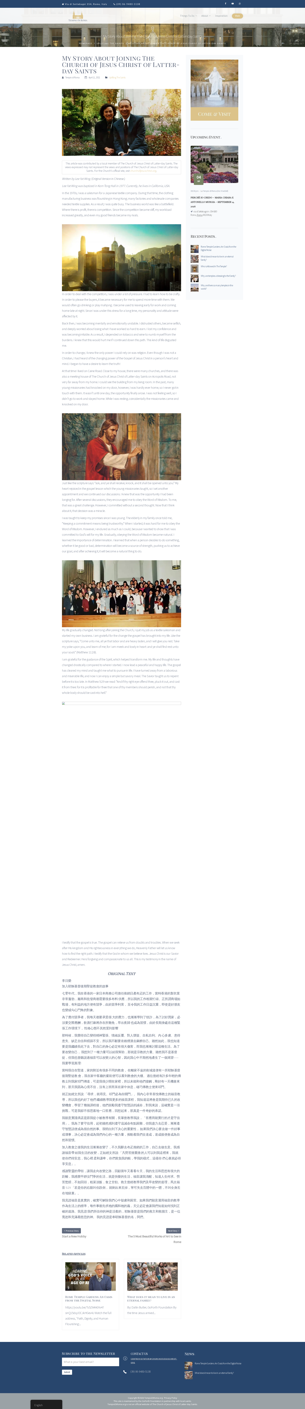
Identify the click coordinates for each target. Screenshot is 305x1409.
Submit (67, 1372)
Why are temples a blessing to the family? (218, 275)
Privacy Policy (170, 1397)
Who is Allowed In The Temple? (214, 266)
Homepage (85, 43)
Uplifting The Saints (110, 43)
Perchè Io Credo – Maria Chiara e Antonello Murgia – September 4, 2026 (212, 202)
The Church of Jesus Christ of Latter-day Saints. (175, 1404)
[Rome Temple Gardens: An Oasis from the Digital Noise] (90, 1278)
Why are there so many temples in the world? (217, 287)
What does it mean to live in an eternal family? (217, 258)
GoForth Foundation (151, 1401)
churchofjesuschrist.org (143, 171)
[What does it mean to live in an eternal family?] (152, 1278)
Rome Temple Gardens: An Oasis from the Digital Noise (218, 248)
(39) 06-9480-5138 (128, 4)
